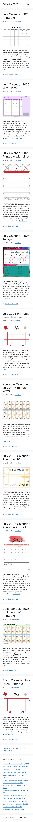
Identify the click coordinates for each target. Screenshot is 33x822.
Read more (18, 138)
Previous (6, 748)
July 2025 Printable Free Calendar (16, 315)
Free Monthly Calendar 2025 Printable (15, 767)
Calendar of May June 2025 (12, 769)
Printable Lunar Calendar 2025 (13, 783)
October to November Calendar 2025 (15, 780)
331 (17, 748)
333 (25, 748)
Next (9, 750)
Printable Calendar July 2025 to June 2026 (15, 388)
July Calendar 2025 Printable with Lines (16, 154)
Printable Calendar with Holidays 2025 (16, 764)
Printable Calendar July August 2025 (15, 798)
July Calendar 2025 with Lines (16, 86)
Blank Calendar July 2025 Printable (16, 682)
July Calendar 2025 (11, 75)
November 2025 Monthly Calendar (14, 809)
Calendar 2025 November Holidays (14, 795)
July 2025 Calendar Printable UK (16, 457)
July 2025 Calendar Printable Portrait (16, 525)
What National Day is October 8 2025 (15, 804)
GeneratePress (16, 819)
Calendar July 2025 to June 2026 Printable (16, 612)
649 (4, 750)
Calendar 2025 (10, 4)
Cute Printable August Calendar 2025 (15, 801)
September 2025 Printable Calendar (15, 772)
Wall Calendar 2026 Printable (12, 807)
